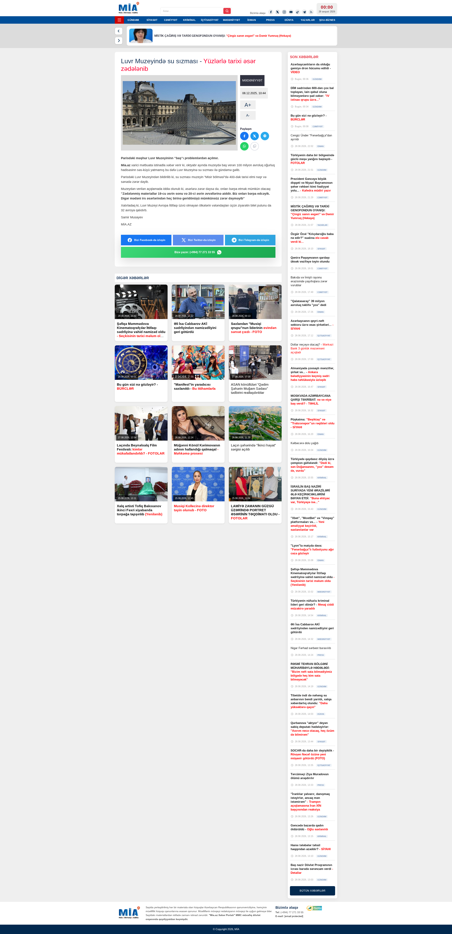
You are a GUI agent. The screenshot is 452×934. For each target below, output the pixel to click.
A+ (248, 105)
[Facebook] (270, 12)
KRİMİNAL (189, 20)
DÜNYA (289, 20)
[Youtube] (291, 12)
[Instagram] (284, 12)
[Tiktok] (297, 12)
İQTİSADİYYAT (210, 20)
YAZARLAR (308, 20)
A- (248, 115)
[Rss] (311, 12)
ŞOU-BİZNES (327, 20)
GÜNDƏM (133, 20)
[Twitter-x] (277, 12)
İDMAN (251, 20)
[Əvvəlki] (119, 31)
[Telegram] (304, 12)
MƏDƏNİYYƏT (231, 20)
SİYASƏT (152, 20)
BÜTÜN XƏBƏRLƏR (312, 890)
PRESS (270, 20)
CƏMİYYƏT (170, 20)
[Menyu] (119, 20)
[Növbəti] (119, 40)
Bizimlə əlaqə (257, 12)
